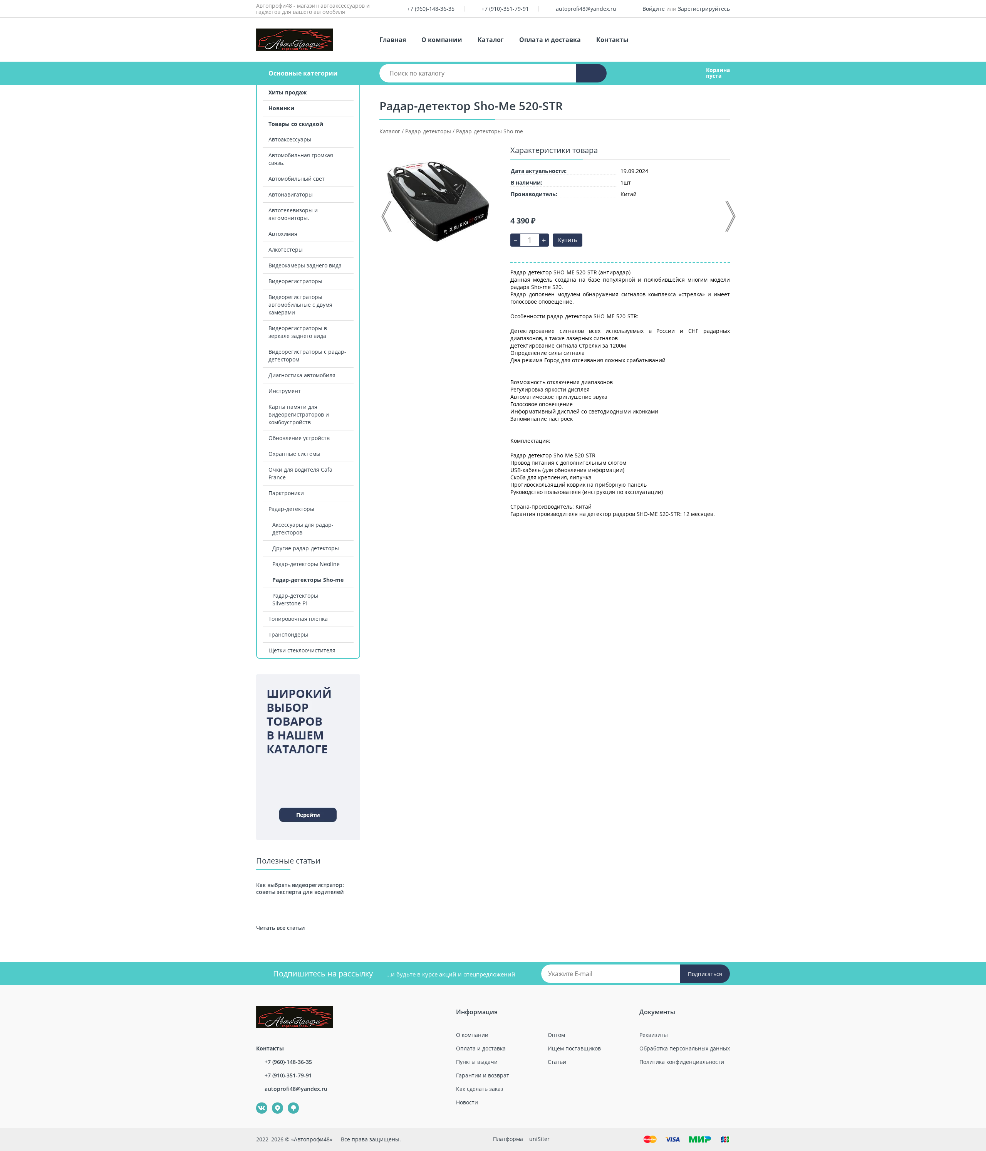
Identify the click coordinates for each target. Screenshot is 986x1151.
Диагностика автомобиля (301, 375)
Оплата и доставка (550, 40)
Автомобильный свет (296, 178)
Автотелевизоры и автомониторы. (293, 214)
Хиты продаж (287, 92)
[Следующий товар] (730, 216)
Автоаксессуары (289, 139)
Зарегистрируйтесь (704, 8)
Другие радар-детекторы (305, 548)
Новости (467, 1102)
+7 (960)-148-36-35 (430, 8)
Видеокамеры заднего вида (305, 265)
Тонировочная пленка (298, 618)
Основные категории (303, 73)
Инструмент (284, 391)
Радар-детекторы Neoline (306, 564)
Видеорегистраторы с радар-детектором (307, 355)
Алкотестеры (285, 249)
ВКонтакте (257, 1102)
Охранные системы (294, 453)
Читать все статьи (280, 927)
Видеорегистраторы (295, 281)
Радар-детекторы (291, 508)
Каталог (491, 40)
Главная (392, 40)
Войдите (653, 8)
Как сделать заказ (479, 1088)
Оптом (556, 1034)
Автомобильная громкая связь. (300, 158)
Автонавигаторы (290, 194)
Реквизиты (653, 1034)
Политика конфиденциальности (681, 1061)
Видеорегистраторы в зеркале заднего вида (297, 331)
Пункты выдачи (477, 1061)
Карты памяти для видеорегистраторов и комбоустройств (298, 414)
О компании (441, 40)
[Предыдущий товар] (387, 216)
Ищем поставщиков (574, 1048)
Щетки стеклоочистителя (301, 650)
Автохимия (282, 233)
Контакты (612, 40)
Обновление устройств (299, 438)
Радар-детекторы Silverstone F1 (295, 599)
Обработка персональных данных (684, 1048)
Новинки (281, 108)
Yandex (273, 1102)
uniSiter (539, 1139)
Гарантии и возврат (482, 1075)
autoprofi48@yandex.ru (586, 8)
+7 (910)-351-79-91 (505, 8)
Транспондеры (288, 634)
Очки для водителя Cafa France (300, 473)
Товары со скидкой (295, 124)
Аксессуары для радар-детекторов (303, 528)
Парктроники (286, 493)
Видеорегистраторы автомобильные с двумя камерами (300, 304)
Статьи (557, 1061)
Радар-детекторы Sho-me (308, 579)
